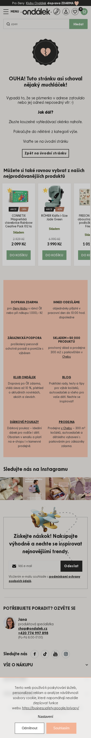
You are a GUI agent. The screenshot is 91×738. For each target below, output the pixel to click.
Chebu (66, 356)
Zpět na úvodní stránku (45, 153)
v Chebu (66, 428)
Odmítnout (29, 728)
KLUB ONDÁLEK (24, 377)
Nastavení (45, 716)
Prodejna (66, 422)
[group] (19, 224)
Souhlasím (61, 728)
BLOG (66, 377)
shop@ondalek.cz (32, 628)
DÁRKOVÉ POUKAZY (24, 422)
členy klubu (20, 308)
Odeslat (71, 566)
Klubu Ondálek (36, 3)
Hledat (78, 24)
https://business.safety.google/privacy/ (50, 708)
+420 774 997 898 (33, 633)
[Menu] (11, 11)
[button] (18, 248)
